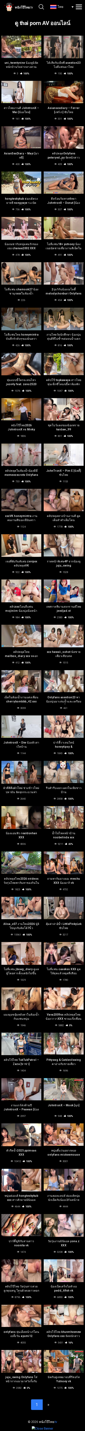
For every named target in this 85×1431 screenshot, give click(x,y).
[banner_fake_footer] (42, 1428)
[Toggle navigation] (79, 7)
